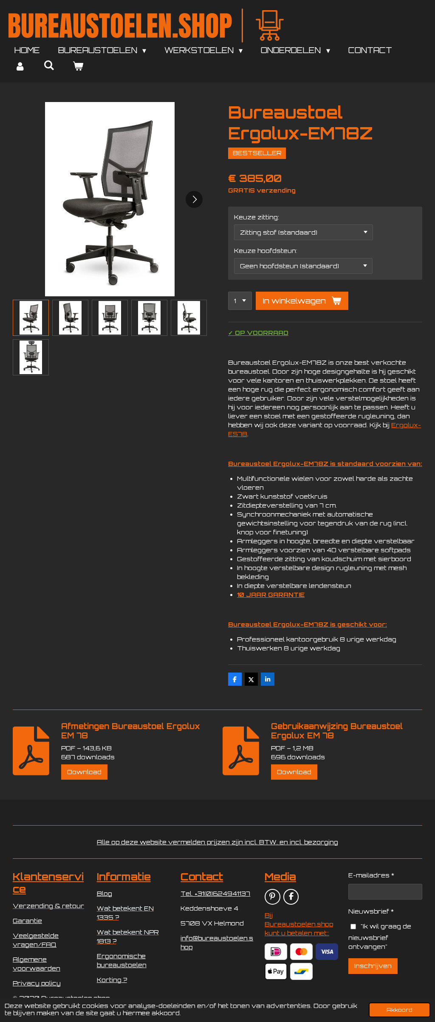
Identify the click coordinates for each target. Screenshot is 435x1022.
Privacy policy (37, 983)
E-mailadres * (371, 875)
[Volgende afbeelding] (194, 199)
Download (84, 771)
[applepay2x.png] (275, 972)
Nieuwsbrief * (371, 911)
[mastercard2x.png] (301, 952)
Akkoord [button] (399, 1009)
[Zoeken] (48, 65)
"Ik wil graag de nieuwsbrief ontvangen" (379, 936)
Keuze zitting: (256, 217)
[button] (31, 318)
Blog (104, 893)
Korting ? (112, 979)
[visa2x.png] (327, 952)
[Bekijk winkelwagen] (77, 66)
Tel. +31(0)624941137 (215, 893)
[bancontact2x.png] (301, 972)
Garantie (27, 920)
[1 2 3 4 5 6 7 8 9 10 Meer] (240, 301)
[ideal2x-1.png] (275, 952)
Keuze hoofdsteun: (265, 250)
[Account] (19, 66)
